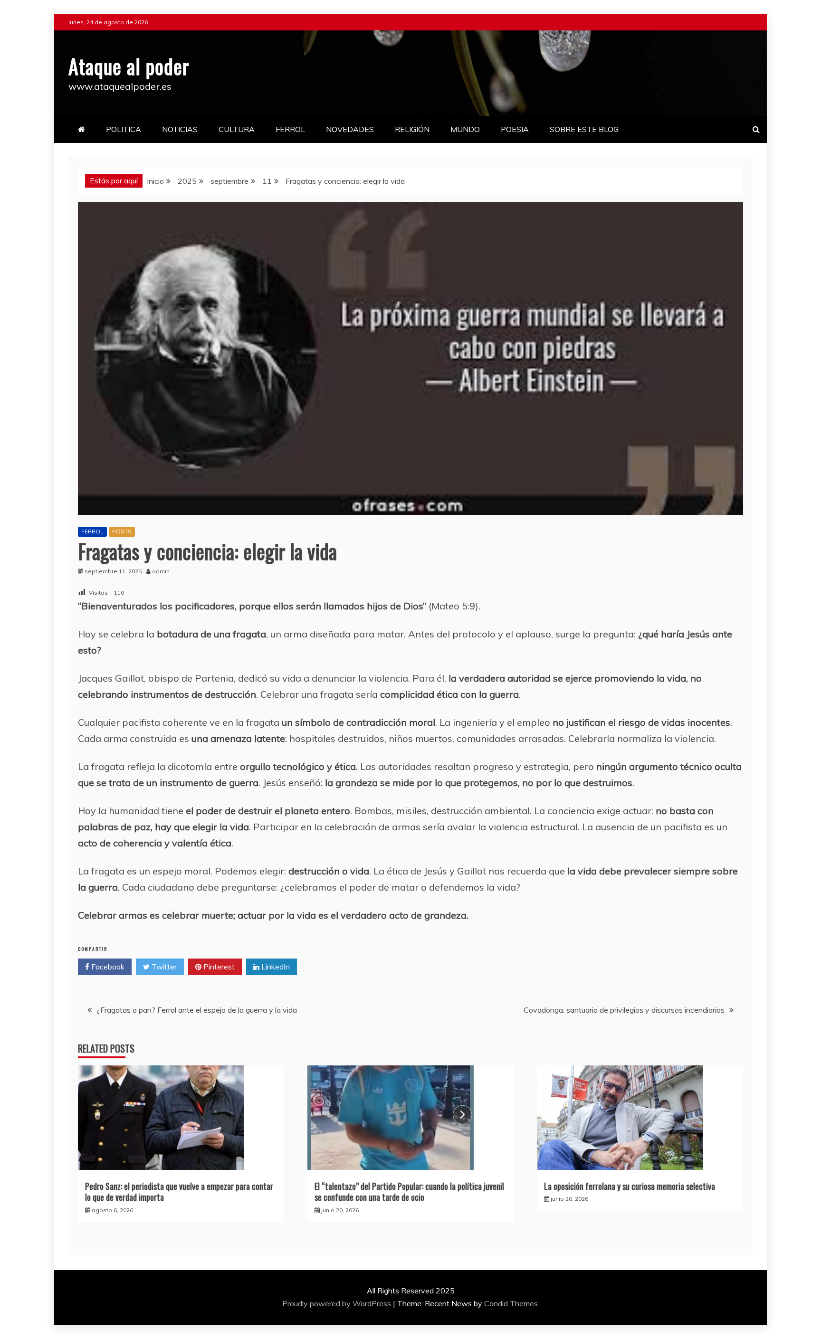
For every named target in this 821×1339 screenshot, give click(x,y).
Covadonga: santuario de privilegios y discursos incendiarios (624, 1010)
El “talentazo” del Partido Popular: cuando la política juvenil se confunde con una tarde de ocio (409, 1191)
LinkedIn (274, 966)
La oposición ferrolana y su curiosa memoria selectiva (629, 1186)
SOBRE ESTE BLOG (584, 129)
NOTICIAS (180, 129)
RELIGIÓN (412, 129)
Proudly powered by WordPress (337, 1303)
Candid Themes (511, 1303)
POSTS (122, 531)
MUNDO (465, 129)
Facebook (106, 966)
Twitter (163, 966)
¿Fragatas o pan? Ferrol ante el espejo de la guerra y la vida (196, 1010)
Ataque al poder (128, 66)
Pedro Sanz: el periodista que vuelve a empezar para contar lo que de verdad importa (179, 1191)
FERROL (290, 129)
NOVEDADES (350, 129)
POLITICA (123, 129)
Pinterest (218, 966)
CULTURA (237, 129)
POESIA (515, 129)
